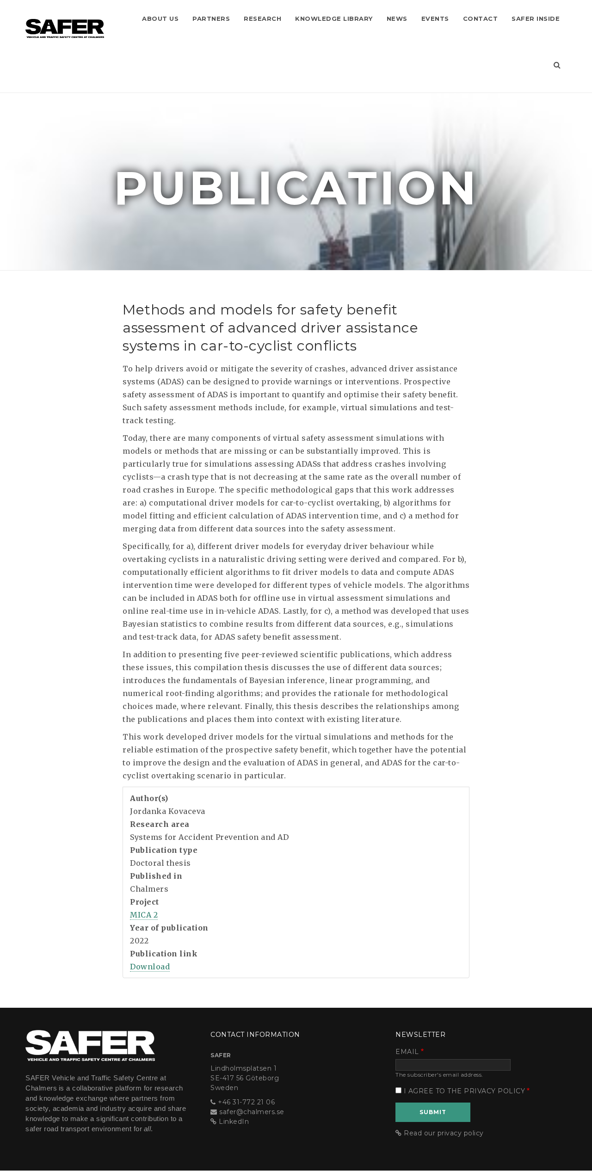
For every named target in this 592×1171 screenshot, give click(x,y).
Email (407, 1052)
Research (262, 18)
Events (435, 18)
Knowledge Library (334, 18)
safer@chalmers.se (251, 1112)
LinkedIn (234, 1121)
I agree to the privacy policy (464, 1091)
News (397, 18)
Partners (211, 18)
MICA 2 (144, 914)
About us (160, 18)
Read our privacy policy (444, 1133)
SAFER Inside (536, 18)
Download (150, 966)
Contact (480, 18)
